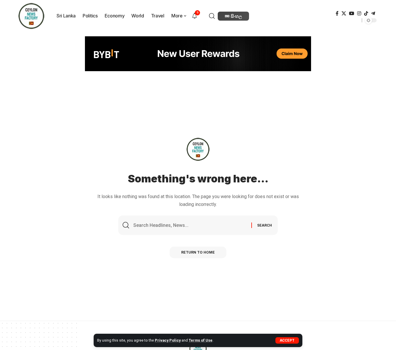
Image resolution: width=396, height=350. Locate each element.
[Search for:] (190, 225)
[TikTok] (366, 13)
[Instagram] (359, 13)
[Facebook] (337, 13)
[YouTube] (352, 13)
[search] (212, 16)
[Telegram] (373, 13)
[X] (344, 13)
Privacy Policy (168, 340)
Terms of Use (200, 340)
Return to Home (198, 252)
